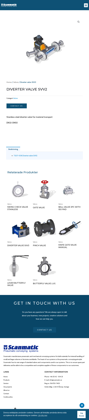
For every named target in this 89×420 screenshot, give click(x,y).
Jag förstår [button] (81, 414)
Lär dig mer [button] (42, 415)
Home (9, 82)
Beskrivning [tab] (13, 149)
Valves (15, 82)
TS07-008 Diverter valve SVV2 (25, 156)
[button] (86, 5)
